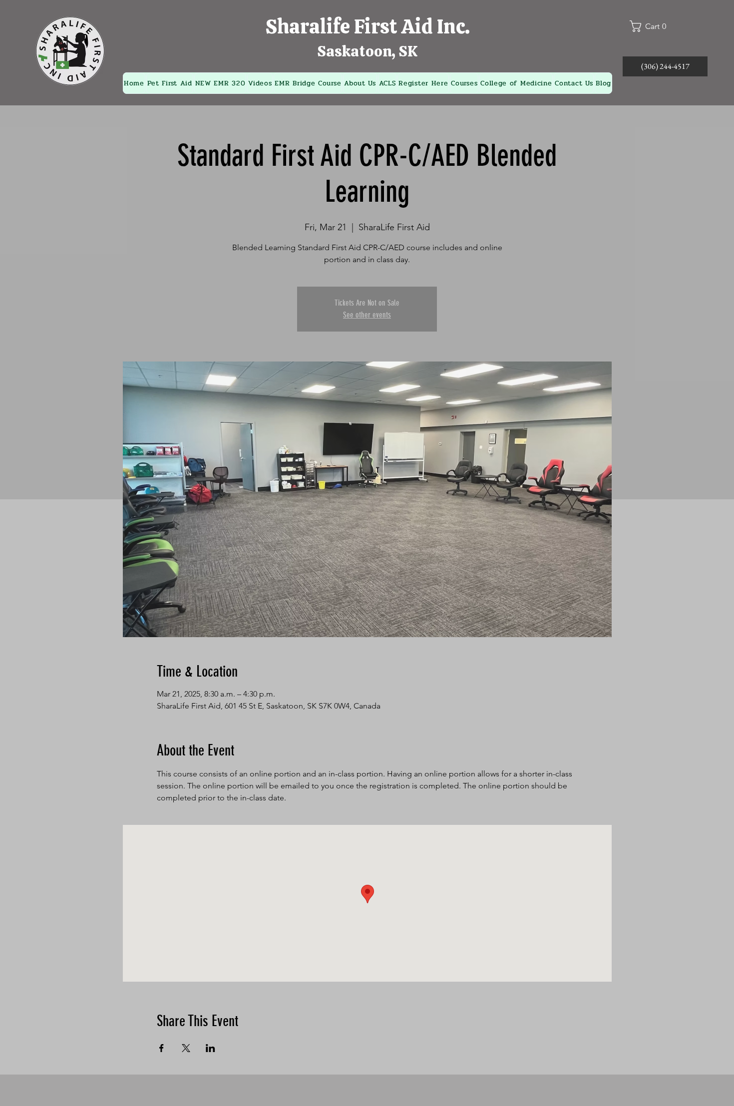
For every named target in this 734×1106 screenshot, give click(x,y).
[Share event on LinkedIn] (210, 1048)
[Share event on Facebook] (161, 1048)
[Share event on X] (186, 1048)
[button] (652, 26)
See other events (367, 315)
